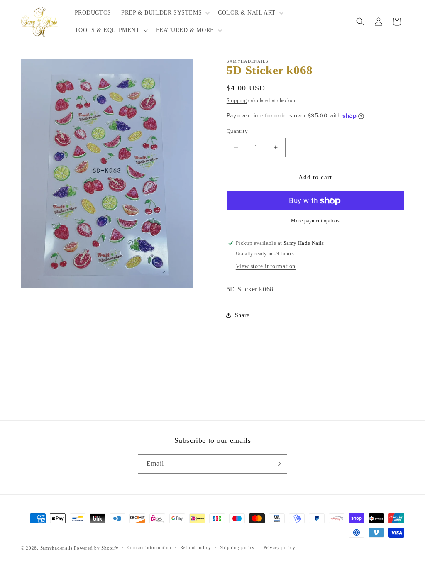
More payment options (315, 221)
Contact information (149, 547)
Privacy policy (280, 547)
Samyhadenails (56, 547)
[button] (164, 13)
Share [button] (242, 315)
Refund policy (195, 547)
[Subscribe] (278, 464)
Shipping (237, 100)
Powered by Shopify (96, 547)
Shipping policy (237, 547)
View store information (266, 266)
